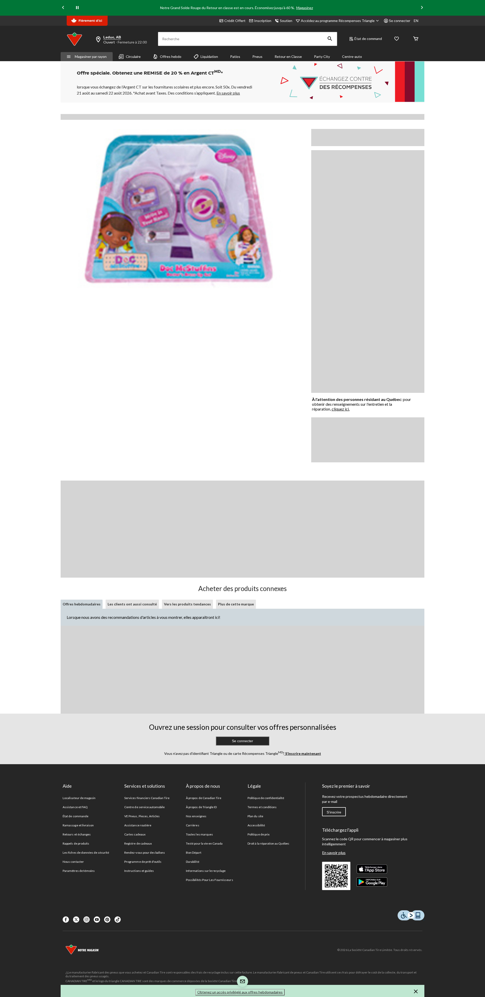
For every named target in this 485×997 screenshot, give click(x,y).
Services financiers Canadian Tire (146, 798)
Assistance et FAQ (75, 807)
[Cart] (415, 39)
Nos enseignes (196, 816)
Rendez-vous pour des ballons (144, 852)
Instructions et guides (139, 871)
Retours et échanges (77, 834)
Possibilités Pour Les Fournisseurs (209, 880)
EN (416, 20)
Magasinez (304, 8)
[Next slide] (421, 8)
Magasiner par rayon (91, 56)
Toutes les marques (199, 834)
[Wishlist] (396, 39)
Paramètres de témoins (79, 871)
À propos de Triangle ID (201, 807)
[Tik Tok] (117, 919)
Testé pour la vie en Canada (204, 843)
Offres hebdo (170, 56)
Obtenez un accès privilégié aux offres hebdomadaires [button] (240, 992)
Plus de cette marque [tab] (236, 604)
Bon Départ (193, 852)
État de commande (75, 816)
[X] (76, 919)
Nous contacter (73, 862)
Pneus (257, 56)
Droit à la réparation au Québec (268, 843)
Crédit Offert (235, 20)
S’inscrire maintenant (302, 753)
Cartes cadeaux (135, 834)
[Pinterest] (107, 919)
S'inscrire (334, 812)
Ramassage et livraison (78, 825)
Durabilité (192, 862)
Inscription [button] (262, 20)
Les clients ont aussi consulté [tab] (132, 604)
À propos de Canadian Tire (203, 798)
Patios (235, 56)
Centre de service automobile (144, 807)
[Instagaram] (86, 919)
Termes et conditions (262, 807)
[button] (330, 39)
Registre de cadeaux (138, 843)
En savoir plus (334, 852)
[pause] (77, 8)
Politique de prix (259, 834)
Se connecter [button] (399, 20)
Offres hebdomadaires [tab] (82, 604)
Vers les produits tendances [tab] (187, 604)
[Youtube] (97, 919)
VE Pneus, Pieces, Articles (142, 816)
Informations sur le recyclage (206, 871)
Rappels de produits (76, 843)
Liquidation (209, 56)
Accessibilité (256, 825)
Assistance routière (137, 825)
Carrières (192, 825)
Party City (322, 56)
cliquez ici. (341, 408)
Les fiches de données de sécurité (86, 852)
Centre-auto (352, 56)
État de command (368, 38)
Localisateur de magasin (79, 798)
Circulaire (133, 56)
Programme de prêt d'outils (142, 862)
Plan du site (255, 816)
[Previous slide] (63, 8)
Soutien (286, 20)
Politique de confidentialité (266, 798)
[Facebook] (66, 919)
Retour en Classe (288, 56)
